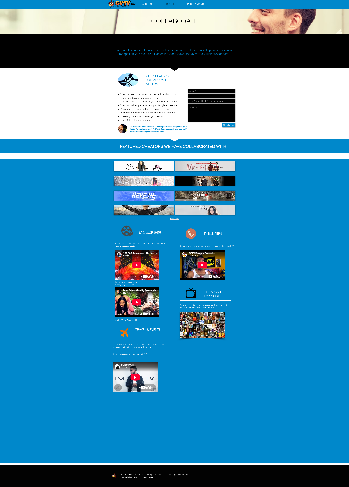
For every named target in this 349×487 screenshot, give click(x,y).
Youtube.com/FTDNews (155, 131)
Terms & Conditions (129, 477)
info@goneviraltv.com (179, 474)
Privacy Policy (147, 477)
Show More (174, 219)
